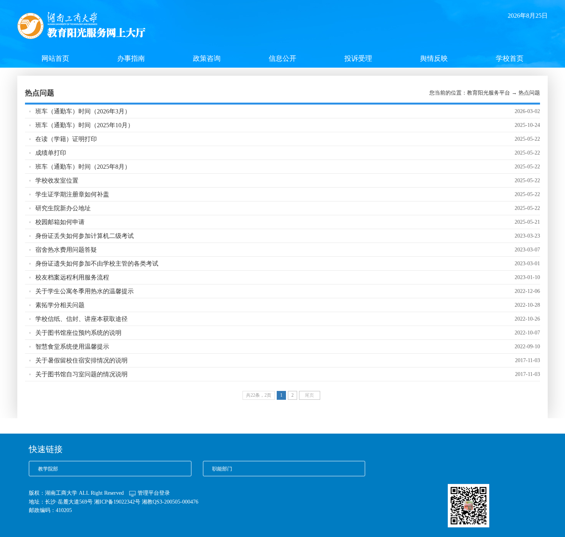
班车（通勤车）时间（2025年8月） (83, 166)
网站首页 (55, 58)
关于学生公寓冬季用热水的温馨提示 (84, 291)
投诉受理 (358, 58)
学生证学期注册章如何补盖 (72, 194)
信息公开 (282, 58)
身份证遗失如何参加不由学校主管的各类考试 (96, 263)
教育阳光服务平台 (488, 93)
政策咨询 (207, 58)
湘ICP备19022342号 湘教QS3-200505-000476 (146, 502)
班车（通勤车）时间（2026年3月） (83, 111)
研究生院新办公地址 (63, 208)
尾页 (309, 395)
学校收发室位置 (56, 180)
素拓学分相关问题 (60, 305)
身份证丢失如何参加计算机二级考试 (84, 236)
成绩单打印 (50, 153)
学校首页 (509, 58)
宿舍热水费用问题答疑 (66, 249)
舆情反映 (434, 58)
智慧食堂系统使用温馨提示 (72, 346)
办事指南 (131, 58)
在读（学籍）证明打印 (66, 139)
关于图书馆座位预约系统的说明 (78, 332)
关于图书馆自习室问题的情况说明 (81, 374)
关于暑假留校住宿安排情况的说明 (81, 360)
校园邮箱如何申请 (60, 222)
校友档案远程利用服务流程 (72, 277)
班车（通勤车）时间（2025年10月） (84, 125)
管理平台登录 (154, 493)
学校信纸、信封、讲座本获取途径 (81, 319)
